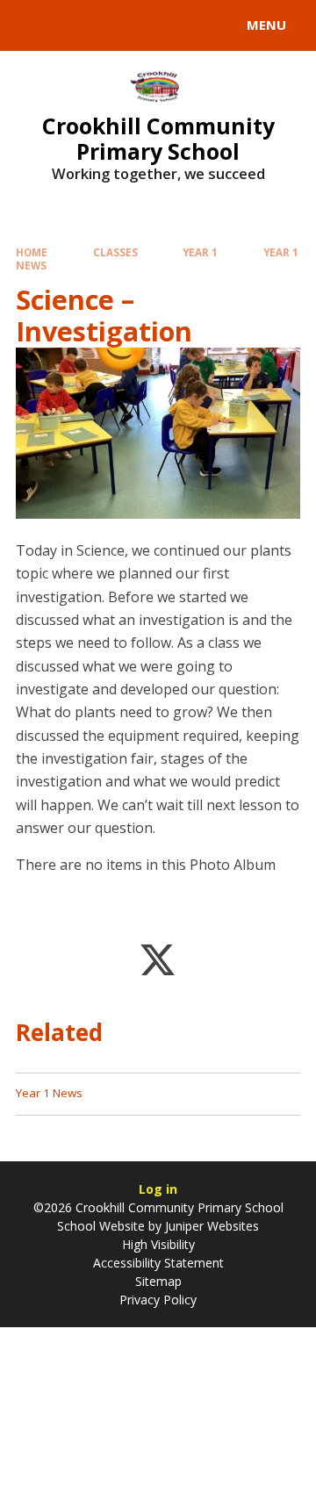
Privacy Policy (158, 1299)
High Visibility (158, 1244)
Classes (115, 252)
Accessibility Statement (158, 1262)
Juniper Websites (210, 1225)
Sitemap (158, 1281)
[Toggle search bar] (33, 25)
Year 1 (200, 252)
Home (31, 252)
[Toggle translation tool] (77, 25)
